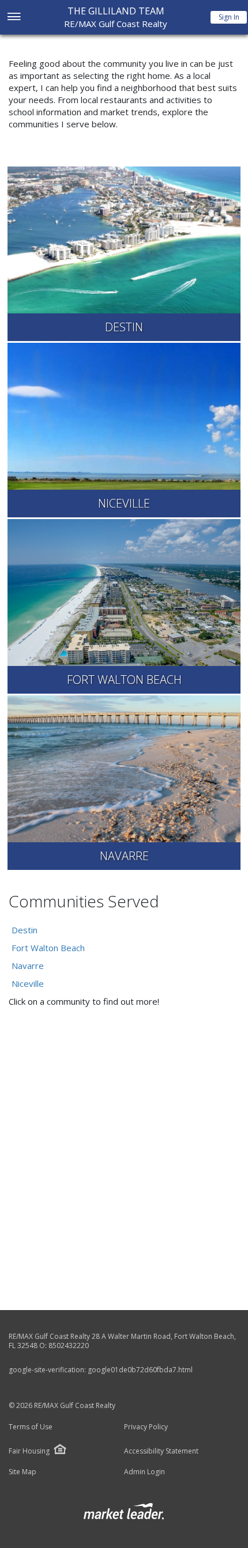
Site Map (22, 1472)
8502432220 (68, 1345)
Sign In (229, 17)
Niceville (28, 983)
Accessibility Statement (161, 1451)
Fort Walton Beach (48, 947)
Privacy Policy (146, 1427)
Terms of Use (30, 1427)
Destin (24, 930)
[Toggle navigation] (13, 17)
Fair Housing (29, 1451)
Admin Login (144, 1472)
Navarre (28, 965)
